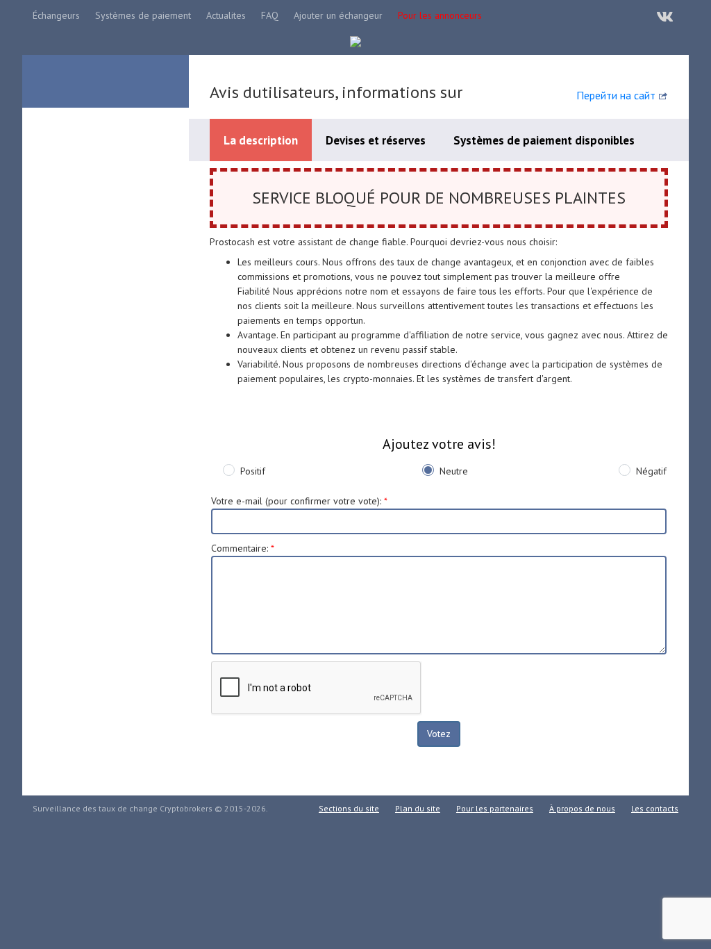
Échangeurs (56, 15)
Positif (252, 471)
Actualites (226, 15)
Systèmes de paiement (143, 15)
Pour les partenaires (494, 808)
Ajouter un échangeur (338, 15)
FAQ (269, 15)
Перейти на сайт (615, 95)
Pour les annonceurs (440, 15)
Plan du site (417, 808)
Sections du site (349, 808)
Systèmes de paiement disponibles (544, 140)
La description (261, 140)
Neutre (454, 471)
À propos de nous (582, 808)
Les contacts (654, 808)
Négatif (651, 471)
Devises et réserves (376, 140)
